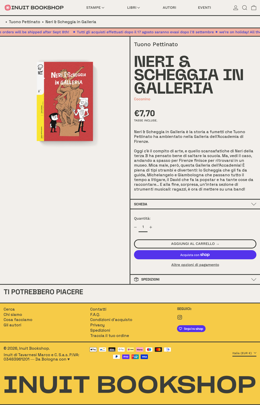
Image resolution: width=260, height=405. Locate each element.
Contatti (98, 309)
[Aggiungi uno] (151, 227)
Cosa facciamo (18, 319)
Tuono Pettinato (24, 21)
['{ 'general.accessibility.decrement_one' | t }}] (135, 227)
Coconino (142, 99)
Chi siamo (13, 314)
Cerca (9, 309)
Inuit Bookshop (34, 348)
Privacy (97, 324)
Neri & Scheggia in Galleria (70, 21)
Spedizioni (100, 330)
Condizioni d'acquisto (111, 319)
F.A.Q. (95, 314)
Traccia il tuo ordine (109, 335)
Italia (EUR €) (242, 353)
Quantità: (142, 218)
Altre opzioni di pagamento (195, 265)
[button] (244, 7)
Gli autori (12, 324)
